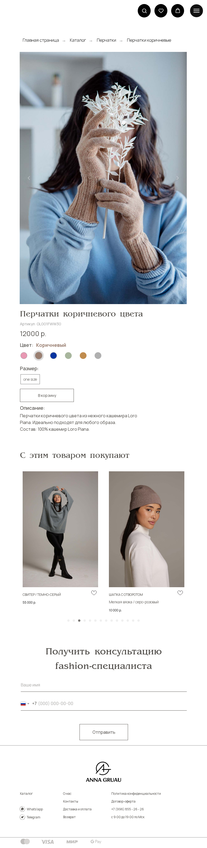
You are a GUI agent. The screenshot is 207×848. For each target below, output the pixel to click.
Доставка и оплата (77, 809)
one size (30, 379)
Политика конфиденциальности (136, 793)
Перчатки (106, 40)
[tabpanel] (60, 542)
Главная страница (41, 40)
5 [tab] (91, 622)
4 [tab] (86, 622)
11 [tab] (124, 622)
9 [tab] (113, 622)
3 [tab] (81, 622)
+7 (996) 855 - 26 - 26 (127, 809)
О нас (67, 793)
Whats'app (35, 809)
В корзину (47, 395)
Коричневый (51, 345)
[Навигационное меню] (196, 11)
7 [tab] (102, 622)
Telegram (33, 817)
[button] (144, 10)
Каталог (78, 40)
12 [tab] (129, 622)
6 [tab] (97, 622)
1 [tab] (70, 622)
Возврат (69, 817)
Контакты (70, 801)
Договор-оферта (123, 801)
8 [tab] (108, 622)
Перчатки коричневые (149, 40)
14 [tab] (140, 622)
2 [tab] (75, 622)
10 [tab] (118, 622)
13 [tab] (134, 622)
